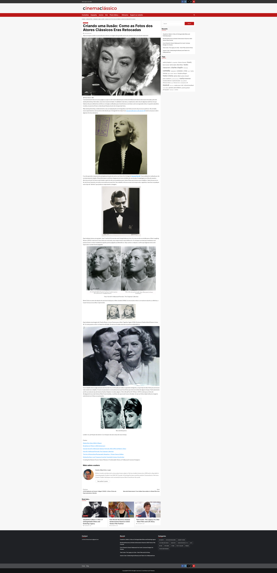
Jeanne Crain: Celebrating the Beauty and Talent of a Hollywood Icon (176, 51)
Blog (87, 566)
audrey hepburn (167, 62)
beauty (189, 62)
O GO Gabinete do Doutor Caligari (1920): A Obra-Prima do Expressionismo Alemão (99, 491)
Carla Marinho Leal (87, 33)
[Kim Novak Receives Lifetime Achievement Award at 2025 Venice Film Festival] (121, 510)
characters (166, 68)
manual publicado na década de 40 (135, 110)
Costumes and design (164, 542)
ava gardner (175, 62)
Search (189, 23)
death (189, 71)
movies (101, 15)
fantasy (165, 73)
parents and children (175, 87)
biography (94, 15)
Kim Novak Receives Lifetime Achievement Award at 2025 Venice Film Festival (120, 521)
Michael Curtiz (176, 82)
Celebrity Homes (181, 539)
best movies (166, 65)
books (186, 65)
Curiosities (85, 15)
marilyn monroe (185, 78)
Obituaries (125, 15)
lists (106, 15)
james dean (177, 76)
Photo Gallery (114, 15)
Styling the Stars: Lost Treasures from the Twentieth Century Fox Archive (103, 457)
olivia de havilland (189, 85)
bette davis (173, 65)
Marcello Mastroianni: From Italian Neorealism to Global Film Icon (141, 490)
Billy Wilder (180, 65)
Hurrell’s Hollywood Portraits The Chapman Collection (98, 451)
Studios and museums (164, 548)
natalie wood (177, 85)
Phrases (187, 545)
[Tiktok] (191, 1)
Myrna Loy (172, 85)
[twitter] (188, 1)
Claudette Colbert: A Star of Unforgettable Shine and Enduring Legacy (93, 521)
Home (83, 566)
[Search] (194, 15)
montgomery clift (184, 82)
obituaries (166, 545)
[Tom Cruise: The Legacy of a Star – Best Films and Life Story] (148, 510)
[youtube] (194, 1)
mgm (172, 82)
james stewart (185, 76)
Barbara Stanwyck (182, 62)
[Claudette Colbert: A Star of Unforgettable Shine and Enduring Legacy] (94, 510)
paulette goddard (185, 87)
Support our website (136, 15)
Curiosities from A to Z (183, 542)
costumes (180, 71)
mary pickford (184, 80)
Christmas (185, 67)
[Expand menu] (119, 15)
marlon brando (176, 80)
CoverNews (145, 570)
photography (166, 89)
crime (185, 71)
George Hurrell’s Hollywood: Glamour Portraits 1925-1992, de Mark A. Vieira (104, 448)
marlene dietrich (167, 80)
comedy (166, 70)
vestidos (176, 89)
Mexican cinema (167, 82)
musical (166, 85)
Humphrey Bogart (182, 73)
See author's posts (102, 481)
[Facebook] (182, 1)
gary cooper (170, 73)
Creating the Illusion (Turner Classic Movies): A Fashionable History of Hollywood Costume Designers (111, 460)
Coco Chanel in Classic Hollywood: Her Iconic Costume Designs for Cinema (176, 43)
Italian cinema (168, 76)
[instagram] (185, 1)
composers (173, 71)
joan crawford (167, 78)
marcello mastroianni (175, 78)
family (192, 71)
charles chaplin (177, 67)
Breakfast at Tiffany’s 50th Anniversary (94, 446)
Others (172, 545)
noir (182, 85)
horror (175, 73)
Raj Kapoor (172, 89)
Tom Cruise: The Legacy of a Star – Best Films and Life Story (178, 47)
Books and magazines (171, 539)
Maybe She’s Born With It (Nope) (92, 443)
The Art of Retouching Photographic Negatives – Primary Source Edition (103, 454)
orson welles (165, 87)
